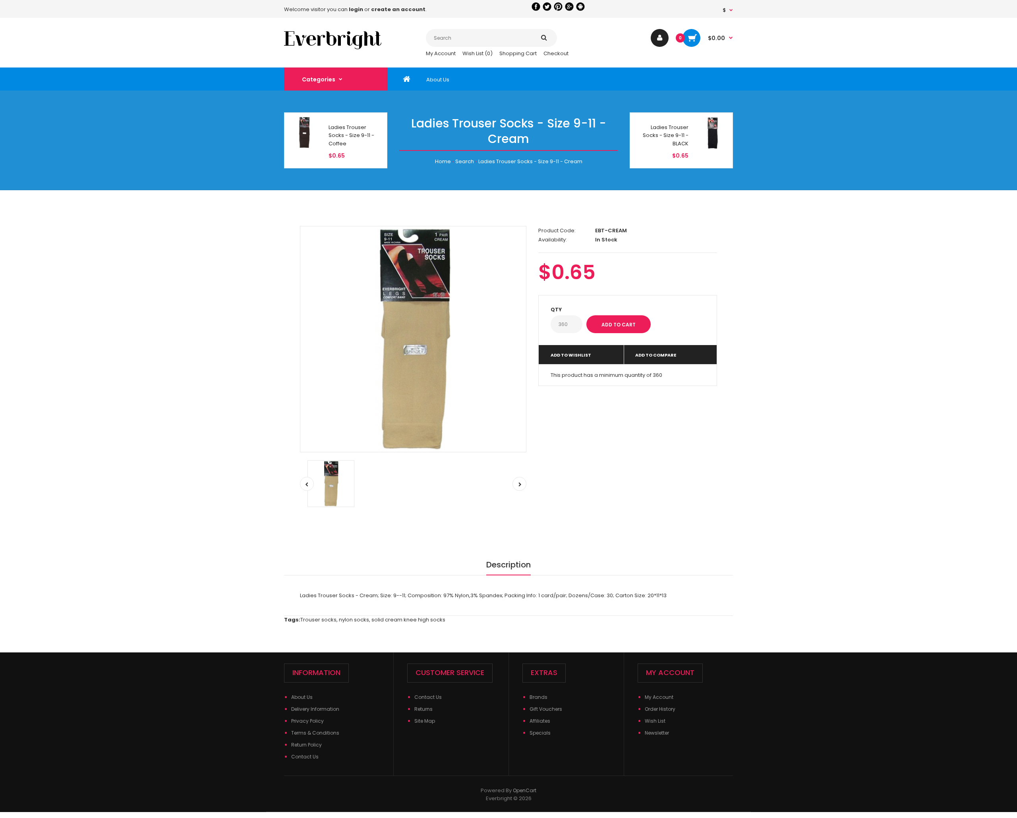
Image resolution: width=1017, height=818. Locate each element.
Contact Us (305, 756)
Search (464, 161)
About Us (302, 697)
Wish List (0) (477, 53)
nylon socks (354, 619)
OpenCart (524, 790)
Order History (660, 709)
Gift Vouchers (546, 709)
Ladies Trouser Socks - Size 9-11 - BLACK (665, 135)
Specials (540, 732)
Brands (538, 697)
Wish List (655, 721)
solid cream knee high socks (408, 619)
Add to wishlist (571, 355)
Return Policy (306, 744)
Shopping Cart (518, 53)
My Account (441, 53)
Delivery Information (315, 709)
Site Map (424, 721)
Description (508, 564)
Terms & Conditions (315, 732)
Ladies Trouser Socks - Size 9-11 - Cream (530, 161)
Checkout (555, 53)
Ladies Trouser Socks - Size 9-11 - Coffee (351, 135)
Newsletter (657, 732)
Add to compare (655, 355)
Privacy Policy (307, 721)
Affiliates (540, 721)
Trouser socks (318, 619)
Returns (423, 709)
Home (443, 161)
